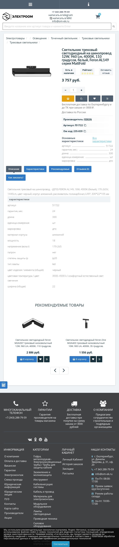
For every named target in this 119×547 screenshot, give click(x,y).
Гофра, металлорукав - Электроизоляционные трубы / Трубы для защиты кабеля (47, 462)
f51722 (79, 125)
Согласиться (61, 543)
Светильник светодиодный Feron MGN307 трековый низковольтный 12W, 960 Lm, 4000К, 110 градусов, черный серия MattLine (33, 343)
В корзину (28, 359)
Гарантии (10, 470)
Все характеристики (102, 140)
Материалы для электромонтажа (43, 498)
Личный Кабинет (72, 459)
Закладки (67, 468)
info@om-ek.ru (60, 21)
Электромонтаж (13, 475)
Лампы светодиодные (42, 513)
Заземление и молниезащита (42, 473)
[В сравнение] (107, 98)
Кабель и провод (43, 491)
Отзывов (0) (83, 169)
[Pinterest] (39, 438)
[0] (97, 17)
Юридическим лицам (13, 493)
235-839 (78, 131)
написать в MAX (62, 18)
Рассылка (68, 473)
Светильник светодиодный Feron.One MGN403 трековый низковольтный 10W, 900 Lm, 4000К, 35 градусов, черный (86, 343)
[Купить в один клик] (81, 98)
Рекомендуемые (60, 169)
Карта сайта (11, 508)
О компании (11, 456)
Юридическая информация (12, 486)
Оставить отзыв (106, 71)
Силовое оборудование (42, 525)
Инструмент (40, 479)
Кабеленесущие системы (43, 486)
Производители (13, 513)
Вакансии (10, 465)
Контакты (10, 503)
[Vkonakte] (29, 438)
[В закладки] (95, 98)
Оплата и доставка (15, 461)
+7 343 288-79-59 (104, 469)
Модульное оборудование (42, 505)
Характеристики (35, 169)
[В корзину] (68, 98)
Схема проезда (13, 479)
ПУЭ (6, 499)
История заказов (72, 464)
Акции (8, 517)
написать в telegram (60, 15)
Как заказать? (15, 177)
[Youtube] (45, 438)
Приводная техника (45, 518)
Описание (13, 169)
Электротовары (15, 38)
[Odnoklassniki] (35, 438)
